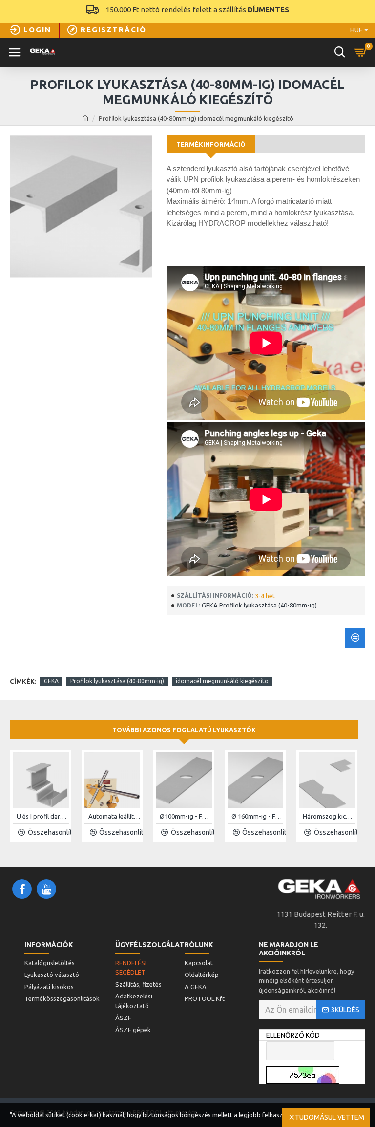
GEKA (51, 681)
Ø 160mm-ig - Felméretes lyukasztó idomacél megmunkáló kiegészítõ (257, 816)
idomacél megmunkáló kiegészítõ (222, 681)
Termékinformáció (211, 144)
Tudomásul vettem (329, 1117)
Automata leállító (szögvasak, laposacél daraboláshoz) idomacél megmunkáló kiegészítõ (114, 816)
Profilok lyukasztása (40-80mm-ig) (117, 681)
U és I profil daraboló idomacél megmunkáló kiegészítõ (43, 816)
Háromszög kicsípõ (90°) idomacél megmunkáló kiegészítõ (329, 816)
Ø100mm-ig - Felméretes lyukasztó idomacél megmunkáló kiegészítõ (186, 816)
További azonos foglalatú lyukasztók (184, 729)
